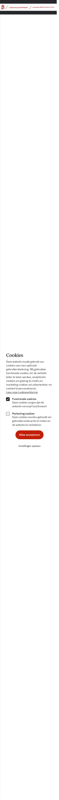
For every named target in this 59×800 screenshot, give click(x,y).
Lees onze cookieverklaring (22, 392)
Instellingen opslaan (29, 445)
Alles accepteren (29, 434)
